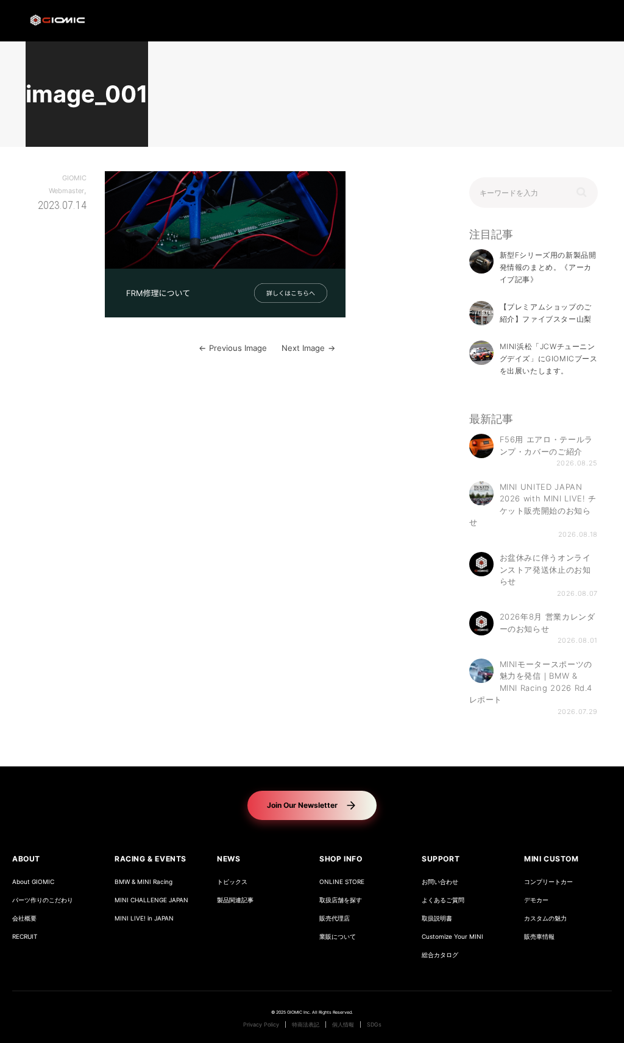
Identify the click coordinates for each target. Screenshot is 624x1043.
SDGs (374, 1025)
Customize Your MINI (452, 936)
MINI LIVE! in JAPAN (144, 918)
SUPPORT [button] (440, 858)
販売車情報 (539, 936)
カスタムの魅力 (545, 918)
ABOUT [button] (26, 858)
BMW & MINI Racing (143, 882)
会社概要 (24, 918)
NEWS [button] (228, 858)
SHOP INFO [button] (340, 858)
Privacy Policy (261, 1025)
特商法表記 (305, 1025)
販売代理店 (334, 918)
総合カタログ (440, 955)
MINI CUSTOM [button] (551, 858)
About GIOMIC (33, 882)
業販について (337, 936)
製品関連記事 (235, 900)
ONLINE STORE (341, 882)
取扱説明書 (437, 918)
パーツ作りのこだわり (42, 900)
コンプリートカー (548, 882)
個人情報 (343, 1025)
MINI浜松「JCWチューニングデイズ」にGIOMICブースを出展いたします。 (549, 358)
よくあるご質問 (443, 900)
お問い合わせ (440, 882)
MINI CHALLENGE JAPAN (151, 900)
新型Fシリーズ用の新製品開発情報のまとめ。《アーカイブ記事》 (548, 267)
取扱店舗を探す (340, 900)
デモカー (536, 900)
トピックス (232, 882)
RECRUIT (24, 936)
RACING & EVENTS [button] (150, 858)
